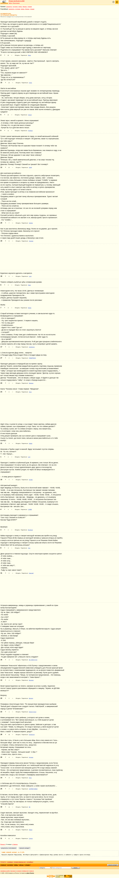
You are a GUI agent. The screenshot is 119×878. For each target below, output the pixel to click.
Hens (30, 777)
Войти (10, 3)
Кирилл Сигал (32, 712)
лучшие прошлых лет (20, 862)
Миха (29, 55)
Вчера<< (3, 844)
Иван (29, 285)
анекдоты (9, 6)
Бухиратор (32, 734)
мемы (20, 6)
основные (10, 862)
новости (31, 871)
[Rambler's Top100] (51, 876)
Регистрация (16, 3)
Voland (30, 115)
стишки (30, 6)
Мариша (31, 383)
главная (3, 865)
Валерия (31, 680)
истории (15, 6)
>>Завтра (15, 844)
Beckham (30, 530)
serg (29, 457)
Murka (29, 307)
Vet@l (30, 167)
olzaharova (32, 347)
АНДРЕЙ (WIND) (33, 789)
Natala (30, 443)
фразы (25, 6)
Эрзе (30, 392)
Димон (30, 829)
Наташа (31, 757)
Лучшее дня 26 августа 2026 (16, 1)
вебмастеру (25, 871)
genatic (31, 479)
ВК (29, 807)
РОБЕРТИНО (32, 358)
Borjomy (31, 698)
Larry (30, 276)
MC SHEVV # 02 (33, 660)
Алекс (30, 82)
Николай (31, 573)
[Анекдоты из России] (4, 2)
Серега (31, 838)
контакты (13, 871)
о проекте (19, 871)
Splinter (31, 223)
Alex (29, 548)
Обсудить (17, 55)
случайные (30, 862)
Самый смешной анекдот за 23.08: (13, 852)
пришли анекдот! (112, 865)
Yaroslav (31, 241)
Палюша (30, 130)
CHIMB (30, 509)
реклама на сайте (5, 871)
